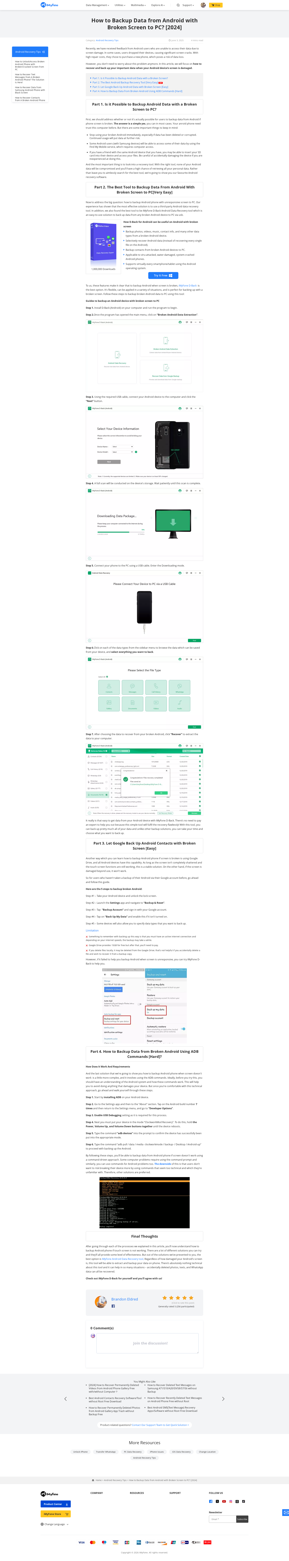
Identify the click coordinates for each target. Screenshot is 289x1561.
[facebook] (211, 1501)
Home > (100, 1480)
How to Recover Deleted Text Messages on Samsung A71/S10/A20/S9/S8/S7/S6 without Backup (172, 1388)
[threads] (237, 1501)
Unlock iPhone (80, 1451)
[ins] (231, 1501)
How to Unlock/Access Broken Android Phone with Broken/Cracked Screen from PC (30, 65)
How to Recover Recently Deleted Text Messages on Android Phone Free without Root (175, 1399)
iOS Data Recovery (181, 1451)
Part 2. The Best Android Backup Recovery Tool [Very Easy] (125, 82)
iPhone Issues (157, 1451)
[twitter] (217, 1501)
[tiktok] (243, 1501)
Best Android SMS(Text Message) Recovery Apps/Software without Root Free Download (172, 1409)
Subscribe (242, 1519)
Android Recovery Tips (107, 40)
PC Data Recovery (132, 1451)
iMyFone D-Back (188, 285)
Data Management (96, 5)
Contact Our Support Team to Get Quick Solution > (160, 1425)
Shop (217, 5)
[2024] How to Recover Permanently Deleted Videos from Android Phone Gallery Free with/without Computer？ (114, 1388)
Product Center (53, 1504)
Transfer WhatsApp (106, 1451)
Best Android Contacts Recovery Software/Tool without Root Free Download (115, 1399)
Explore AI (157, 5)
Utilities (119, 5)
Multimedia (137, 5)
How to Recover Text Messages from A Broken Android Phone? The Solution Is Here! (29, 78)
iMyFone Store (52, 1514)
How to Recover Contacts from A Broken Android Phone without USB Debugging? (30, 100)
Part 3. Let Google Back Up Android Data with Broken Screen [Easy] (130, 87)
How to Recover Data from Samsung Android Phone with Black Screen (30, 90)
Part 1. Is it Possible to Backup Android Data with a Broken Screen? (130, 78)
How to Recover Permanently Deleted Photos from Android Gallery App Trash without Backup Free (114, 1411)
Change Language (55, 1524)
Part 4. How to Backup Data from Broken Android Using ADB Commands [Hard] (137, 91)
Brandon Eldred (124, 1299)
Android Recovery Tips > (116, 1480)
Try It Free (160, 275)
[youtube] (224, 1501)
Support (187, 5)
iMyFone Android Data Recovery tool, (123, 1259)
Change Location (207, 1451)
